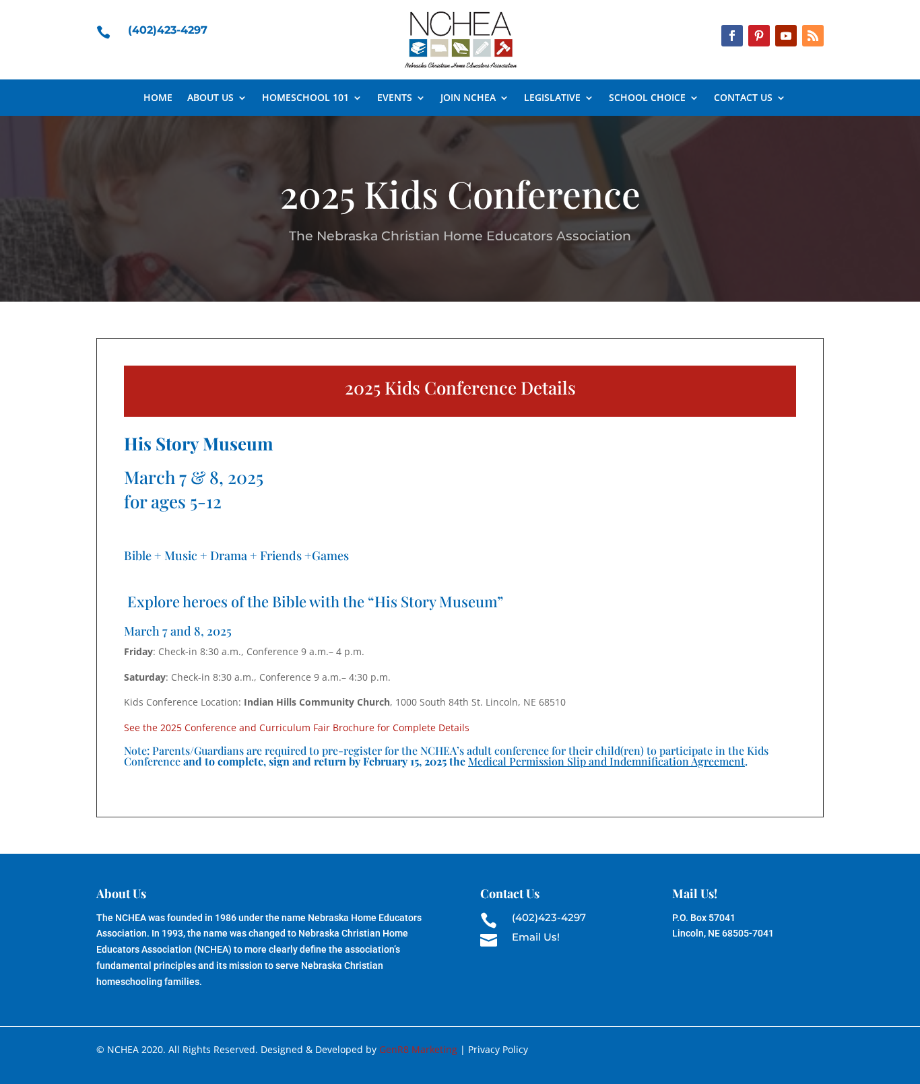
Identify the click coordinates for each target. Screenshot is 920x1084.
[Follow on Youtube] (786, 35)
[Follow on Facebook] (732, 35)
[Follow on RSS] (813, 35)
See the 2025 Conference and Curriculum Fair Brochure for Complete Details (296, 727)
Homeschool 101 (305, 98)
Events (394, 98)
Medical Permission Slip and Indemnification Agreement (606, 761)
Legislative (552, 98)
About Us (210, 98)
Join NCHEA (468, 98)
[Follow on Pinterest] (759, 35)
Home (157, 98)
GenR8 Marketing (418, 1049)
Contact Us (743, 98)
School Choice (647, 98)
